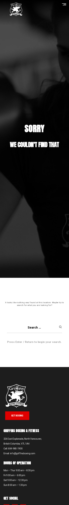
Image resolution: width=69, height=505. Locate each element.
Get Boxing (17, 415)
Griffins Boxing (16, 9)
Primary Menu (64, 4)
